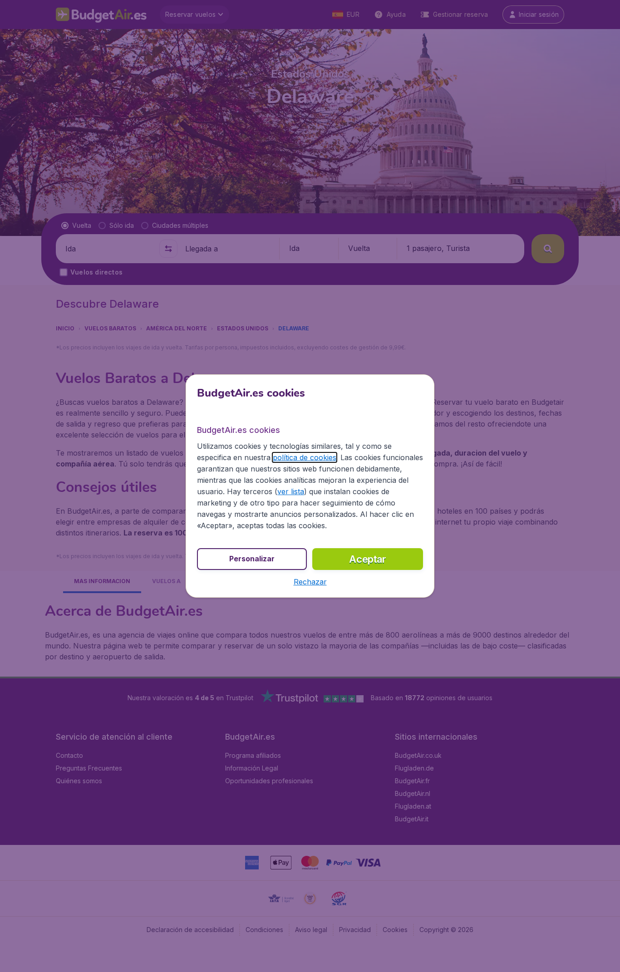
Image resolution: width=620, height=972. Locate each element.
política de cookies (304, 457)
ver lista (290, 491)
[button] (310, 581)
